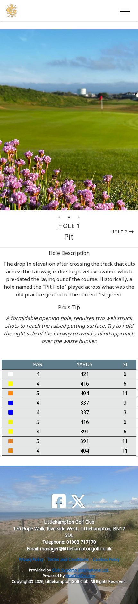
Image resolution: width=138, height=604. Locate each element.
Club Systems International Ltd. (80, 570)
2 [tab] (69, 217)
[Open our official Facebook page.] (59, 502)
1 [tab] (59, 217)
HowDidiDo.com (80, 575)
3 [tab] (78, 217)
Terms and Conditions (68, 559)
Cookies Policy (106, 559)
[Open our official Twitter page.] (78, 502)
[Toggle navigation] (124, 10)
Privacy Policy (31, 559)
